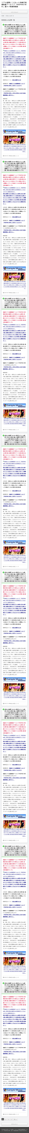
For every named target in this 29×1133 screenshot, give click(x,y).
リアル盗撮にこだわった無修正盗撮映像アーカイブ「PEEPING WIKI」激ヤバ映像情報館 (14, 4)
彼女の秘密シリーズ (15, 155)
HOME (2, 15)
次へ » (15, 1119)
